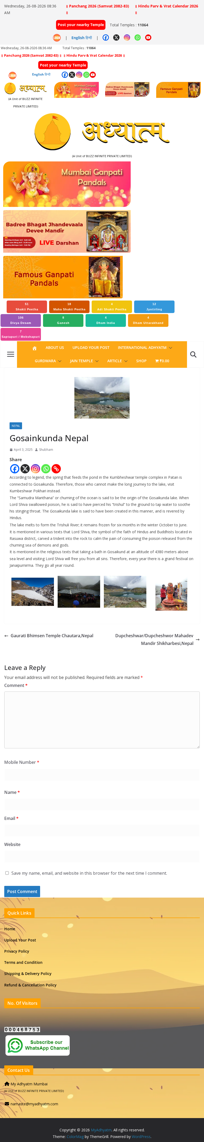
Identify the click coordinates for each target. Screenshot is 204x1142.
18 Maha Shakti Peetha (69, 306)
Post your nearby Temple (81, 24)
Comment (16, 685)
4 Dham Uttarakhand (148, 320)
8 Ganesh (63, 320)
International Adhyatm (142, 347)
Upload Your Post (91, 347)
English (77, 37)
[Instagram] (35, 468)
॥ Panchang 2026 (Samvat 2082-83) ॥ (97, 9)
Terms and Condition (23, 962)
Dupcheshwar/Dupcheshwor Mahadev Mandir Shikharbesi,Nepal (154, 639)
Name (12, 792)
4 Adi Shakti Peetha (111, 306)
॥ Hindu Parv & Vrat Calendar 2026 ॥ (166, 9)
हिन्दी (89, 37)
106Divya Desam (20, 320)
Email (11, 818)
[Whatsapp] (45, 468)
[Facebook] (14, 468)
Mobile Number (21, 762)
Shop (141, 360)
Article (114, 360)
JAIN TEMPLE (81, 360)
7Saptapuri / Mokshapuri (21, 334)
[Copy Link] (56, 468)
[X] (25, 468)
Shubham (46, 449)
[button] (169, 348)
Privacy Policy (16, 951)
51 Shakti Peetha (27, 306)
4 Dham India (105, 320)
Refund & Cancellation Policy (30, 984)
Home (9, 928)
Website (12, 844)
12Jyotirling (154, 306)
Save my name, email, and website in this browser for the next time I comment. (89, 873)
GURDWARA (45, 360)
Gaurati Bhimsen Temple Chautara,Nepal (52, 636)
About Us (55, 347)
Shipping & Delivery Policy (28, 973)
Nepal (16, 426)
